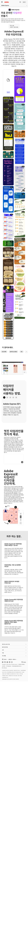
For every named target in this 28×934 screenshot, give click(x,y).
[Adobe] (6, 2)
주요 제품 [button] (4, 655)
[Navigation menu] (2, 2)
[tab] (4, 397)
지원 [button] (3, 652)
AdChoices (5, 667)
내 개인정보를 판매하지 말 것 (16, 666)
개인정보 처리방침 (21, 664)
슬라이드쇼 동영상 (13, 351)
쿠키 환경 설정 (8, 666)
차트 (21, 351)
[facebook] (2, 662)
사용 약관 (3, 666)
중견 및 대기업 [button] (5, 647)
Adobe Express (5, 5)
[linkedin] (9, 662)
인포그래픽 (4, 351)
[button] (20, 2)
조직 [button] (3, 650)
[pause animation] (22, 462)
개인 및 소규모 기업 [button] (6, 644)
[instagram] (5, 662)
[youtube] (12, 662)
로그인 (24, 2)
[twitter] (7, 662)
